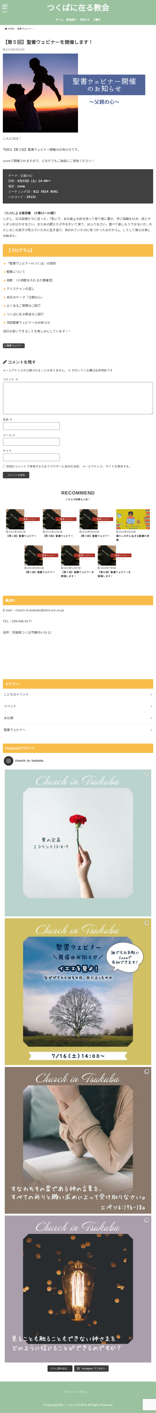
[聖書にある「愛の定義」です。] (78, 842)
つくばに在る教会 (78, 7)
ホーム (59, 19)
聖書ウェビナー (15, 345)
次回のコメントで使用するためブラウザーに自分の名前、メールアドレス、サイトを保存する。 (69, 466)
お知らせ (85, 19)
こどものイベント (16, 694)
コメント (10, 379)
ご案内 (96, 19)
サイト (7, 450)
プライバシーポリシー (77, 1392)
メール (9, 435)
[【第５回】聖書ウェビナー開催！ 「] (78, 991)
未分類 (8, 718)
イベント (10, 706)
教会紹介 (71, 19)
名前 (8, 419)
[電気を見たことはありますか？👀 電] (78, 1289)
